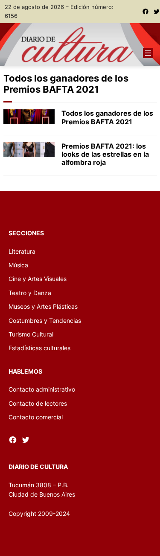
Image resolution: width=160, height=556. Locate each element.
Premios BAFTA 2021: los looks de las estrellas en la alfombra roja (105, 154)
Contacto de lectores (38, 403)
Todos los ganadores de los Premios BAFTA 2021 (107, 117)
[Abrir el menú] (148, 53)
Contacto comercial (36, 417)
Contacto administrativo (42, 389)
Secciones (26, 233)
